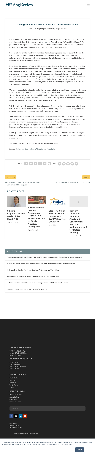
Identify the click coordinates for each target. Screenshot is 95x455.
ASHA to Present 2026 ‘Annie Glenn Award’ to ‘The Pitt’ (27, 289)
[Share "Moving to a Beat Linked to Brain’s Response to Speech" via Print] (49, 163)
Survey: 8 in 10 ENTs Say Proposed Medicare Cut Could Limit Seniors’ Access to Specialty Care (41, 264)
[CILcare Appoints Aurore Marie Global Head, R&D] (16, 201)
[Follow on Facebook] (11, 416)
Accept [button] (79, 450)
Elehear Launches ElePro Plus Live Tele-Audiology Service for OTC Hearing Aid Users (37, 283)
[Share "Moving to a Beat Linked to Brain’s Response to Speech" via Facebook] (26, 163)
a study (45, 42)
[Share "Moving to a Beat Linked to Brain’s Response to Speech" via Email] (44, 163)
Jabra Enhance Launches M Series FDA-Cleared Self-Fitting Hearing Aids (33, 276)
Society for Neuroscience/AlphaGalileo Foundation (36, 149)
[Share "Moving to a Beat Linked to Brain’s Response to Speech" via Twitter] (30, 163)
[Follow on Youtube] (25, 416)
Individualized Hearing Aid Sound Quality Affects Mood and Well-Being (33, 270)
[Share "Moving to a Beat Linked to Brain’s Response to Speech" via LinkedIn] (35, 163)
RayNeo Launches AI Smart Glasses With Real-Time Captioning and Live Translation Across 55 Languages (44, 257)
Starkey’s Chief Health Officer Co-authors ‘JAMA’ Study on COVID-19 (57, 216)
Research (50, 28)
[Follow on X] (16, 416)
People (43, 28)
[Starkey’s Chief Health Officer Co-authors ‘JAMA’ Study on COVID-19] (58, 201)
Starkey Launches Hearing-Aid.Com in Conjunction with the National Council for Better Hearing (78, 222)
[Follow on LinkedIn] (20, 416)
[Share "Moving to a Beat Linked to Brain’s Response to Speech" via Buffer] (40, 163)
